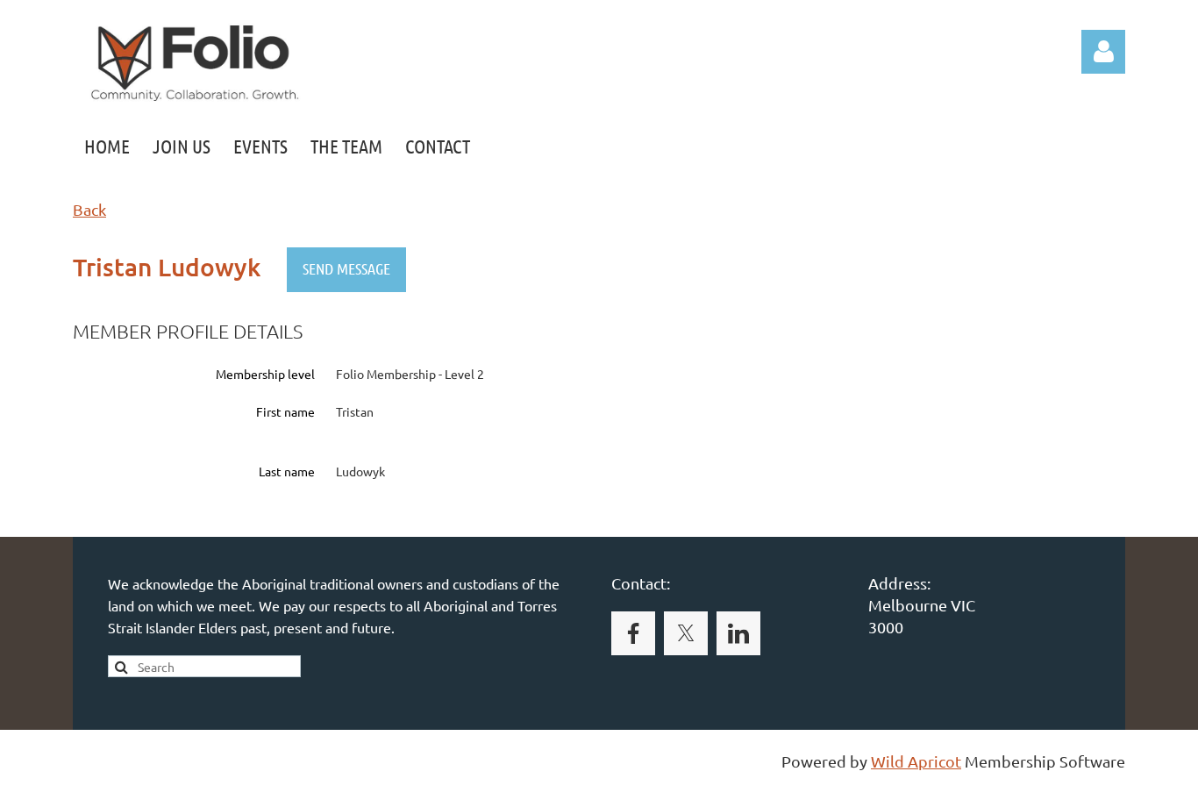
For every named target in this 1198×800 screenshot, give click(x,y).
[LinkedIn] (738, 633)
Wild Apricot (916, 761)
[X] (686, 633)
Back (89, 209)
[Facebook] (633, 633)
